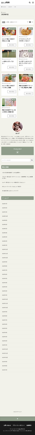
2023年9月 (4, 261)
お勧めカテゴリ (13, 22)
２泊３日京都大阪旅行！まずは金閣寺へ (11, 172)
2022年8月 (4, 316)
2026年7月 (4, 203)
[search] (32, 160)
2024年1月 (4, 245)
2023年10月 (5, 257)
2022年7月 (4, 320)
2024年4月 (4, 232)
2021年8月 (4, 365)
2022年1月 (4, 345)
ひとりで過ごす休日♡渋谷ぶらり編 (8, 40)
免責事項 (29, 425)
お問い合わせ (7, 425)
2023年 (10, 6)
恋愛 (31, 28)
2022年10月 (5, 307)
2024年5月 (4, 228)
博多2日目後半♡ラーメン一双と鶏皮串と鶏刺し (26, 87)
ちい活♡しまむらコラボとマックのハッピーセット (25, 63)
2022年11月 (5, 303)
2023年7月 (4, 270)
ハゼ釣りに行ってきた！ (8, 62)
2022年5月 (4, 328)
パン (14, 75)
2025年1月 (4, 212)
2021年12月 (5, 349)
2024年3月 (4, 237)
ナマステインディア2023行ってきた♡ (24, 40)
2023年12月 (5, 249)
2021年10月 (5, 357)
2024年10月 (5, 216)
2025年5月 (4, 207)
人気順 (7, 22)
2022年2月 (4, 340)
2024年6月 (4, 224)
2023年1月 (4, 295)
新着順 (3, 22)
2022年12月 (5, 299)
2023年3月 (4, 286)
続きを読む (11, 45)
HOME (4, 6)
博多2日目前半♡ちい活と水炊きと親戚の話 (9, 111)
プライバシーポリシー (19, 425)
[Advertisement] (17, 392)
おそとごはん (12, 28)
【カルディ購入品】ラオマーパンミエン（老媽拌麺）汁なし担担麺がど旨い (17, 177)
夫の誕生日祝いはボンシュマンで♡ (10, 190)
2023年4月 (4, 282)
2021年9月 (4, 361)
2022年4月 (4, 332)
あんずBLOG (5, 2)
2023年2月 (4, 291)
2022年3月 (4, 336)
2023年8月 (4, 266)
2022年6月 (4, 324)
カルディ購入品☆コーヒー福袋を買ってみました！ (14, 182)
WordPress (29, 430)
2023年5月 (4, 278)
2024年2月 (4, 241)
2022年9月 (4, 311)
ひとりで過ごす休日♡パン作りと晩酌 (8, 86)
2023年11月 (5, 253)
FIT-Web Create (15, 430)
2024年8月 (4, 220)
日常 (31, 50)
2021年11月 (5, 353)
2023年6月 (4, 274)
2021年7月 (4, 370)
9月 (15, 6)
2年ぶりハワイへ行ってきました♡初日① (11, 186)
